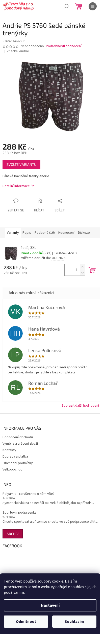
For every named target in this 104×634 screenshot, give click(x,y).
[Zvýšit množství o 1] (82, 267)
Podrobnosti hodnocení (64, 46)
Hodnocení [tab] (66, 232)
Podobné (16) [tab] (45, 232)
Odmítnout (26, 621)
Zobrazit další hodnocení (80, 405)
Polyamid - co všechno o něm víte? (29, 494)
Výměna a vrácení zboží (20, 443)
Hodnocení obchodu (18, 437)
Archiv (13, 534)
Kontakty (9, 450)
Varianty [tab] (13, 232)
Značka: (18, 51)
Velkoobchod (12, 469)
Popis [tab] (26, 232)
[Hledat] (66, 6)
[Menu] (93, 6)
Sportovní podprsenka (20, 512)
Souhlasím (74, 621)
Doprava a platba (15, 456)
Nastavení (50, 605)
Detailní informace (16, 186)
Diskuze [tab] (84, 232)
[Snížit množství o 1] (82, 273)
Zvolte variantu (21, 164)
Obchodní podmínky (18, 463)
